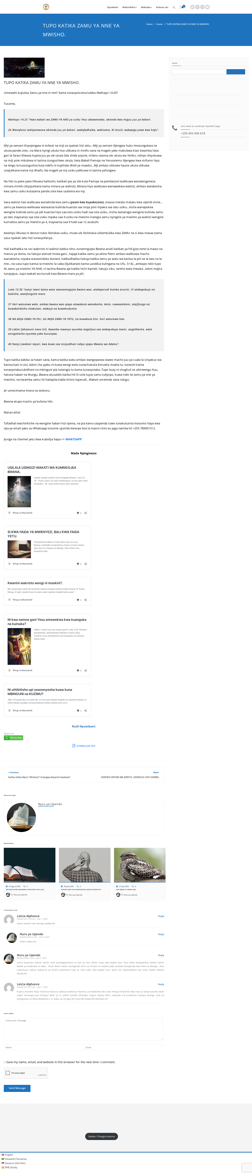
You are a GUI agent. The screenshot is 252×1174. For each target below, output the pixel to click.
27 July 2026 (124, 886)
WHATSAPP (73, 439)
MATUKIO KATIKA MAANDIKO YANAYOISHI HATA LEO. (25, 889)
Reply (161, 916)
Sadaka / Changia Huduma (101, 1136)
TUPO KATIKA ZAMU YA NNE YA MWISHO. (42, 82)
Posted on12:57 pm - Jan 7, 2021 (32, 987)
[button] (174, 7)
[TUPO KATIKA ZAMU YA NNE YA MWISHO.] (24, 69)
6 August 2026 (14, 886)
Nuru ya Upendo (20, 894)
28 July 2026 (69, 886)
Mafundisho (129, 7)
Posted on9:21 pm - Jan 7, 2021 (32, 958)
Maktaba (145, 7)
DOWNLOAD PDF (85, 746)
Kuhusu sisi (162, 7)
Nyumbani (112, 7)
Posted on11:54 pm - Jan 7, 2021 (32, 919)
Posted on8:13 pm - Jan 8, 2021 (35, 937)
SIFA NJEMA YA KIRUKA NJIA (126, 889)
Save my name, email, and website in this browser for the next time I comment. (60, 1062)
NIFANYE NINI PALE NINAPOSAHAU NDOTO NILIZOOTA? (81, 889)
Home (149, 24)
